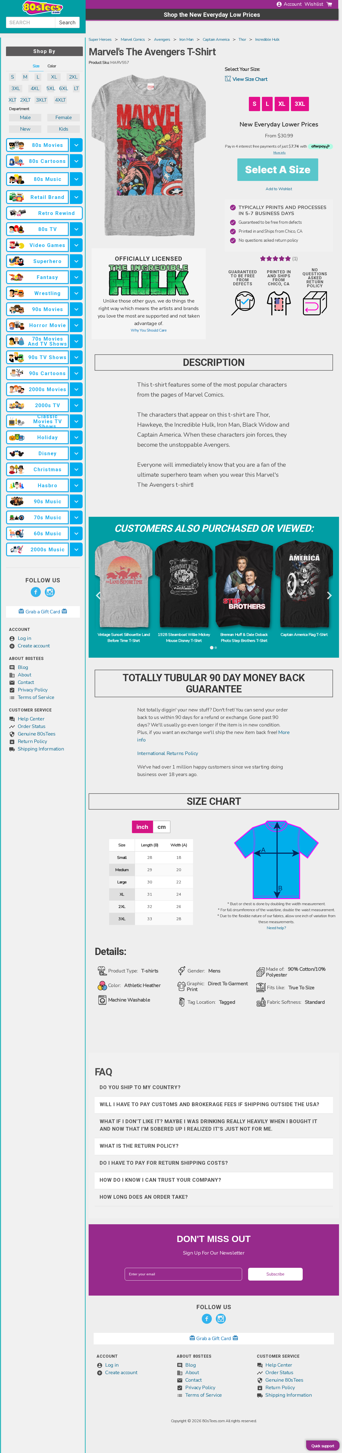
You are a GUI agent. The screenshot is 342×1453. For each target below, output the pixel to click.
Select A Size (277, 169)
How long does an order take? (144, 1197)
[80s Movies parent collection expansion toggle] (76, 145)
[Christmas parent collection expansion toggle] (76, 469)
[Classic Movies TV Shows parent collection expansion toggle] (76, 421)
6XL (63, 88)
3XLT (41, 100)
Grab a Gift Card (42, 611)
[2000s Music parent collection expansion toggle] (76, 549)
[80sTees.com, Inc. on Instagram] (50, 592)
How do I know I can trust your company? (160, 1180)
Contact (26, 682)
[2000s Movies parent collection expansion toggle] (76, 389)
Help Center (31, 718)
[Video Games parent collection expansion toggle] (76, 245)
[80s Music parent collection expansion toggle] (76, 179)
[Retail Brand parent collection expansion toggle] (76, 197)
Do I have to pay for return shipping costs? (164, 1163)
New (25, 129)
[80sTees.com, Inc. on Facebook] (36, 592)
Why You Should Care (148, 330)
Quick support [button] (322, 1446)
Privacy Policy (33, 689)
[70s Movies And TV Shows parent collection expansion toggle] (76, 341)
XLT (12, 100)
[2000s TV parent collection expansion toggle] (76, 405)
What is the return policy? (139, 1146)
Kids (63, 129)
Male (25, 117)
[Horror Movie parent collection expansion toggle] (76, 325)
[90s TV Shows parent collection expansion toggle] (76, 357)
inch (142, 826)
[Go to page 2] (216, 647)
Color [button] (52, 66)
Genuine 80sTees (37, 734)
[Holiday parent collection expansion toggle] (76, 437)
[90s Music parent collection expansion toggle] (76, 501)
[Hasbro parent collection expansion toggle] (76, 485)
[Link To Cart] (329, 4)
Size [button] (36, 66)
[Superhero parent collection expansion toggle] (76, 261)
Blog (23, 667)
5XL (50, 88)
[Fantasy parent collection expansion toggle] (76, 277)
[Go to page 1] (212, 647)
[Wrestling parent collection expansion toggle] (76, 293)
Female (63, 117)
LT (76, 88)
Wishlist (313, 4)
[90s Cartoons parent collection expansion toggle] (76, 373)
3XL (15, 88)
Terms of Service (36, 697)
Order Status (32, 726)
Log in (24, 638)
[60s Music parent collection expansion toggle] (76, 533)
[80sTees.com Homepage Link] (43, 14)
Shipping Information (41, 749)
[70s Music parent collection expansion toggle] (76, 517)
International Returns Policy (167, 753)
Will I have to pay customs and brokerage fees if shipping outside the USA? (209, 1104)
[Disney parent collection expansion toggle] (76, 453)
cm (161, 826)
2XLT (25, 100)
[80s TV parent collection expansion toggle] (76, 229)
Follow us (42, 580)
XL (54, 77)
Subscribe (275, 1274)
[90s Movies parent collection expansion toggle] (76, 309)
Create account (34, 645)
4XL (35, 88)
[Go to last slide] (99, 595)
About (24, 674)
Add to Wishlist (279, 189)
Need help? (276, 928)
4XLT (60, 100)
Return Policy (32, 741)
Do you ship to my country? (140, 1087)
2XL (73, 77)
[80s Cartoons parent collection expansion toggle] (76, 161)
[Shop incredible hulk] (149, 294)
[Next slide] (329, 595)
